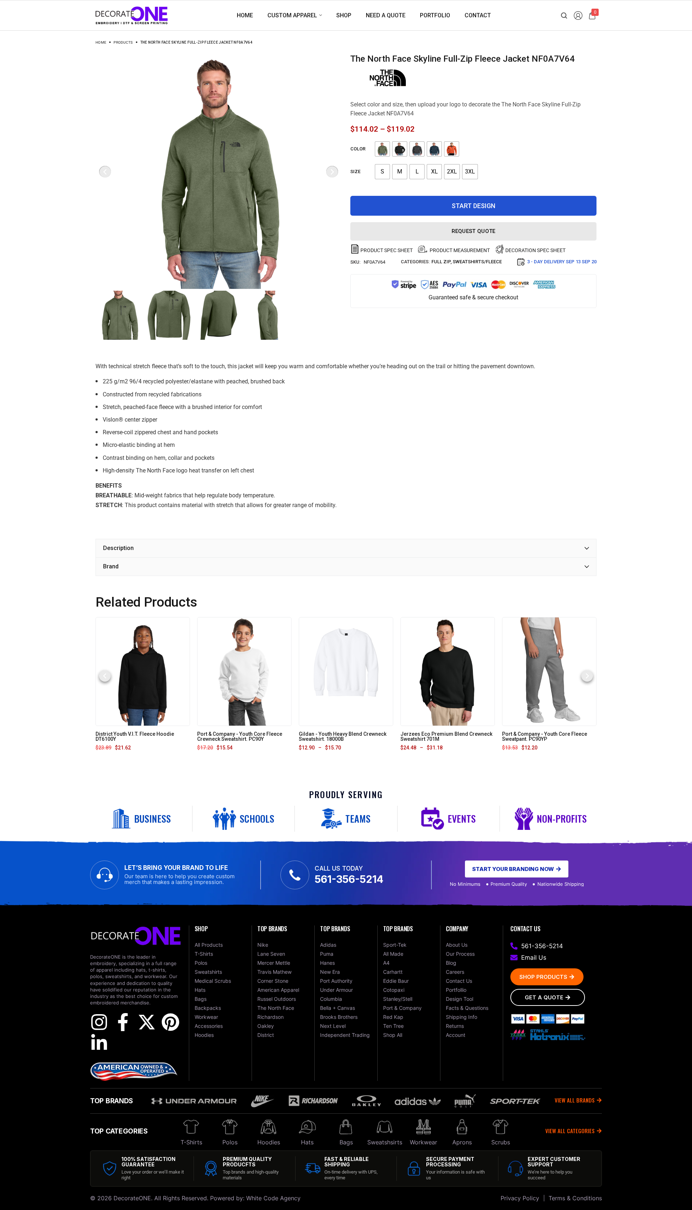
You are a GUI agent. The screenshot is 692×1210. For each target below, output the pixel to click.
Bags (346, 1142)
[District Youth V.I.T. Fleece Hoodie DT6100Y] (143, 671)
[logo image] (132, 15)
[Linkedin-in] (99, 1043)
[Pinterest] (170, 1022)
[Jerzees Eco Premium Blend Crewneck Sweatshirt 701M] (448, 671)
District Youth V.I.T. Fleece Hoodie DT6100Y (135, 736)
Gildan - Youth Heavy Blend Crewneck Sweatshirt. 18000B (342, 736)
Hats (307, 1142)
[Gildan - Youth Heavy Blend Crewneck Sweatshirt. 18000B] (346, 671)
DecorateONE (132, 1198)
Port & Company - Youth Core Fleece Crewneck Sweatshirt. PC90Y (239, 736)
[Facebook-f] (123, 1022)
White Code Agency (273, 1198)
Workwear (423, 1142)
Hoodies (268, 1142)
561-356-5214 (349, 879)
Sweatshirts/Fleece (477, 261)
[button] (105, 676)
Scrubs (500, 1142)
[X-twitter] (147, 1022)
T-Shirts (191, 1142)
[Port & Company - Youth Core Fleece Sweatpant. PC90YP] (549, 671)
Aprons (462, 1142)
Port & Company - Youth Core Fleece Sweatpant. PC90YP (544, 736)
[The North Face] (387, 78)
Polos (230, 1142)
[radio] (382, 149)
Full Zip (441, 261)
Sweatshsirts (384, 1142)
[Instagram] (99, 1022)
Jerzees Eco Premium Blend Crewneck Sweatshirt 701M (446, 736)
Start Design (473, 206)
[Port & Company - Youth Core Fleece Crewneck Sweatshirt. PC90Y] (244, 671)
